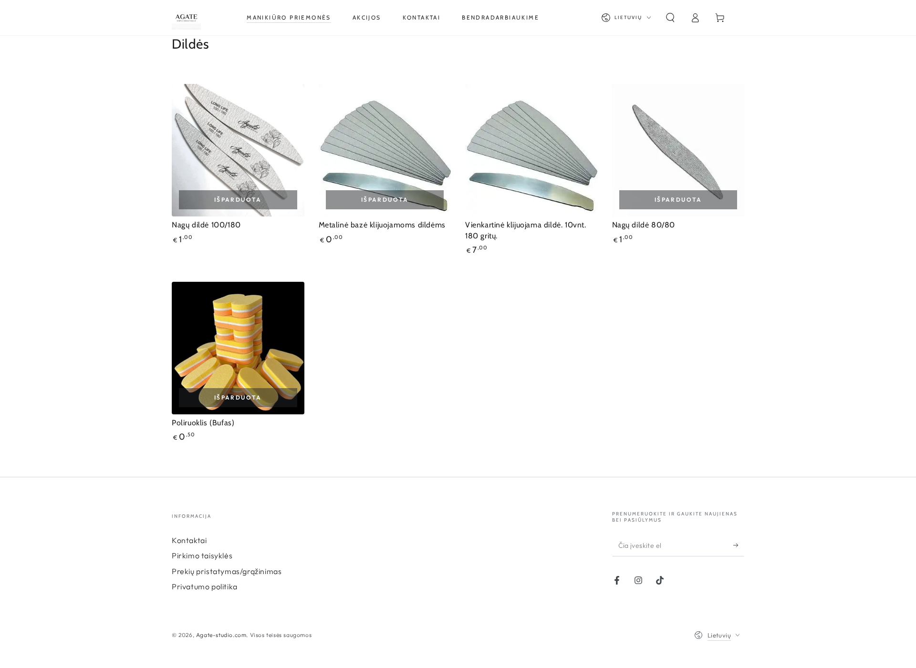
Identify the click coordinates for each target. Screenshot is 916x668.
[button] (670, 17)
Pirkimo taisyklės (202, 555)
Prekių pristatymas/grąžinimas (226, 571)
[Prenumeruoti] (738, 545)
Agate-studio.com (221, 634)
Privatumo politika (205, 586)
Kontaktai (189, 540)
